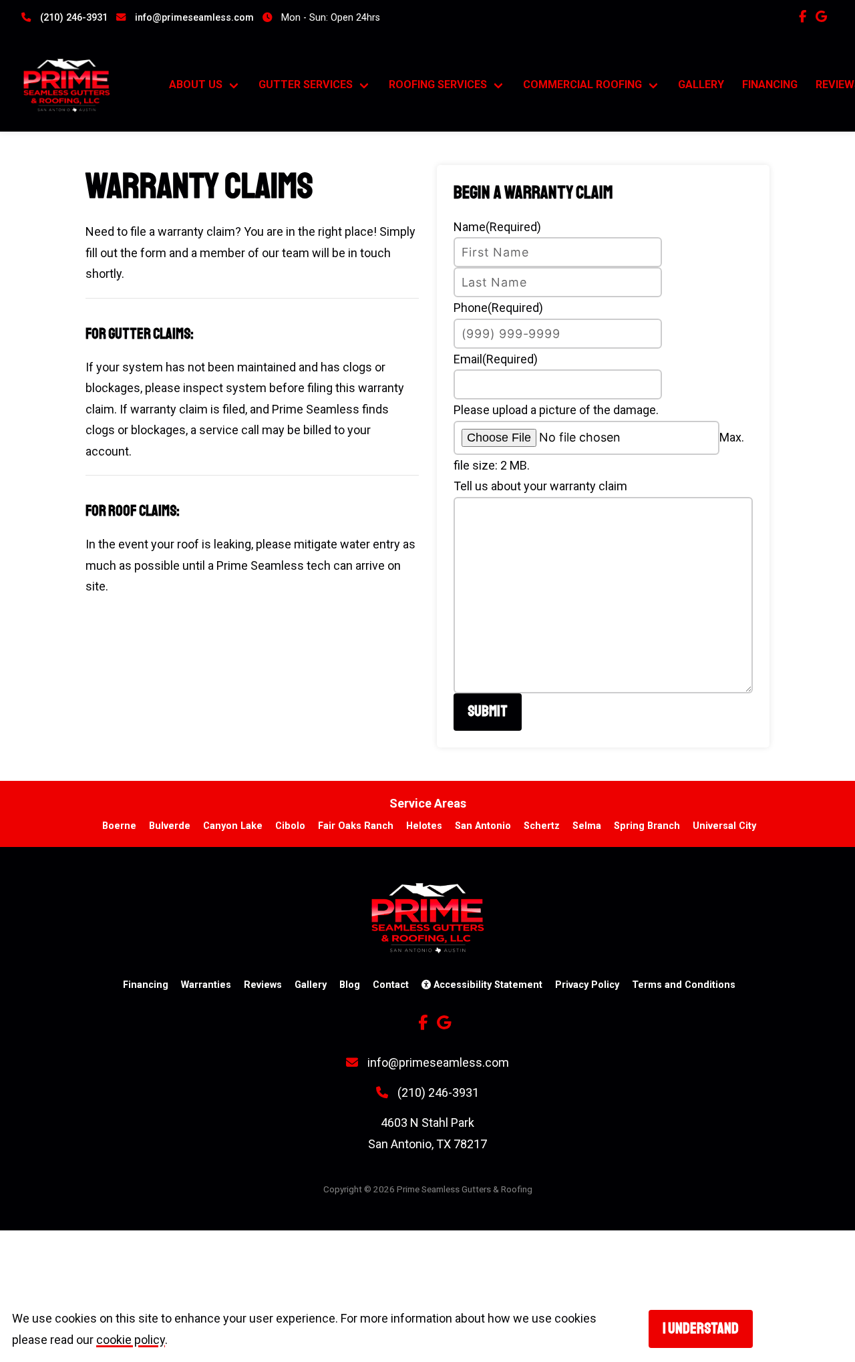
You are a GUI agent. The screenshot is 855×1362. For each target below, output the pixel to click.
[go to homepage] (81, 85)
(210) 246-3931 (72, 17)
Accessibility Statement (486, 985)
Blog (349, 985)
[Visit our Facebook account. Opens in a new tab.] (806, 16)
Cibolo (290, 826)
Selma (586, 826)
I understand (701, 1328)
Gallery (701, 84)
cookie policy (130, 1340)
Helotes (424, 826)
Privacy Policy (587, 985)
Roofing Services (438, 84)
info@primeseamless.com (193, 17)
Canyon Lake (233, 826)
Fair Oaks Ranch (355, 826)
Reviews (263, 985)
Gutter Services (306, 84)
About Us (195, 84)
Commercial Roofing (582, 84)
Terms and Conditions (683, 985)
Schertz (542, 826)
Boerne (119, 826)
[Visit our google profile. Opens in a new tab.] (825, 16)
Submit (488, 711)
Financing (770, 84)
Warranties (206, 985)
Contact (391, 985)
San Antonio (483, 826)
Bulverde (169, 826)
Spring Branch (647, 826)
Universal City (724, 826)
